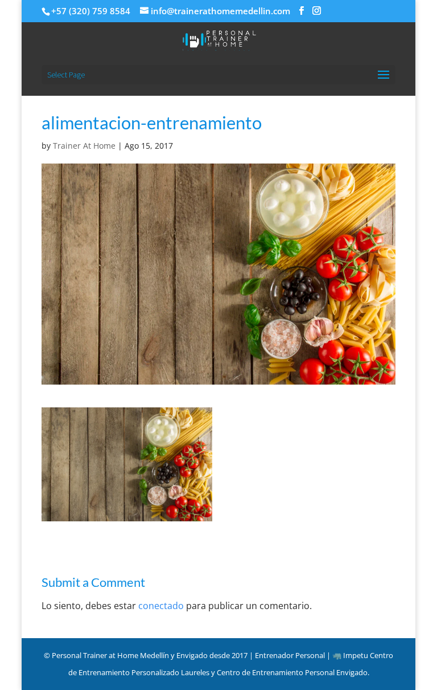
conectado (161, 605)
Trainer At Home (84, 145)
